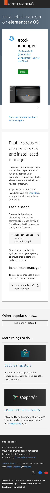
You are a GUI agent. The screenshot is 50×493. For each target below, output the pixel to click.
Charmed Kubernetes (25, 457)
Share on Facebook (40, 472)
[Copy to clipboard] (37, 235)
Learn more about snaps (22, 410)
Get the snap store (17, 365)
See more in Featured (25, 323)
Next (37, 107)
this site (27, 467)
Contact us (19, 487)
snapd (9, 467)
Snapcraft (17, 467)
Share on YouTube (46, 472)
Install (23, 72)
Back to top (8, 441)
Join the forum (8, 463)
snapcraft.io (15, 423)
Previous (30, 107)
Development (24, 57)
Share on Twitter (34, 472)
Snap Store (34, 193)
